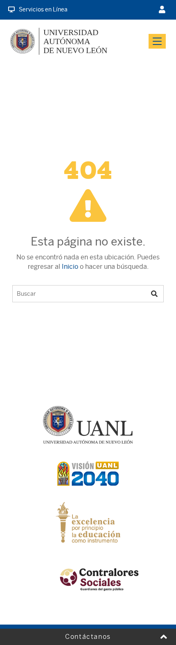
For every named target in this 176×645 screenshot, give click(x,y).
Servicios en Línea (43, 9)
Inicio (70, 266)
